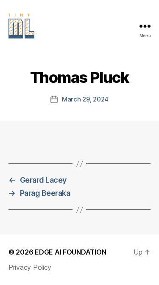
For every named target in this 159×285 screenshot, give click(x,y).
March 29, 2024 (85, 99)
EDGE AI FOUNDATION (70, 252)
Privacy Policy (29, 267)
